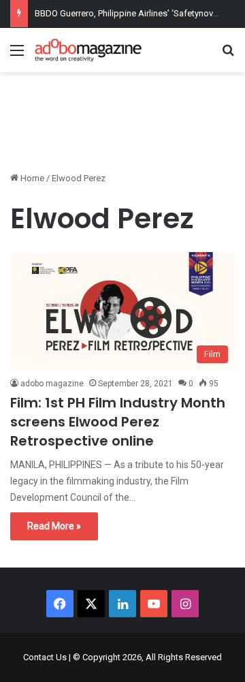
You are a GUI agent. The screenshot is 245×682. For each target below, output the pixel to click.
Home (31, 178)
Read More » (54, 526)
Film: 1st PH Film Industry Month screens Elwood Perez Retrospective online (117, 421)
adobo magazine (52, 383)
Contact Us (45, 657)
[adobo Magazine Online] (88, 50)
